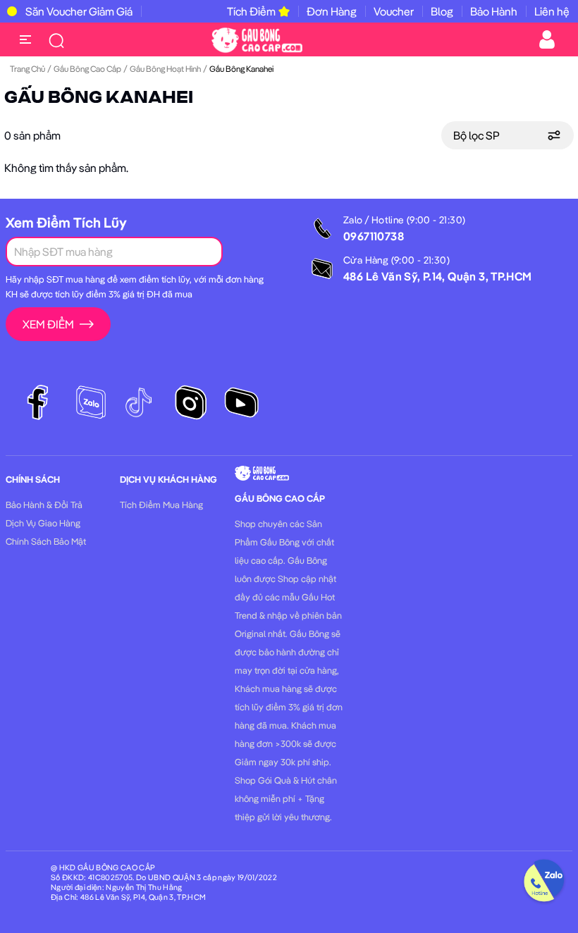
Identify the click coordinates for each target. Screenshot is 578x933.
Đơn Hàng (332, 11)
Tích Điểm (251, 11)
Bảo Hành (493, 11)
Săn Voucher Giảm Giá (79, 11)
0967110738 (373, 236)
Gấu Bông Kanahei (98, 97)
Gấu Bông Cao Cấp (87, 68)
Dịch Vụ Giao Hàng (43, 523)
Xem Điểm (48, 324)
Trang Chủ (27, 68)
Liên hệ (552, 11)
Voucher (394, 11)
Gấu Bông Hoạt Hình (165, 68)
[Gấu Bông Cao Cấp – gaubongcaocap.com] (256, 39)
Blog (442, 11)
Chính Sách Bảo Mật (46, 541)
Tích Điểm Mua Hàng (161, 504)
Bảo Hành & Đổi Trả (44, 504)
